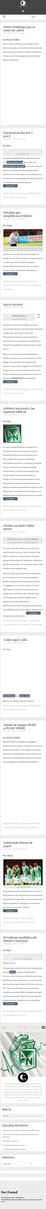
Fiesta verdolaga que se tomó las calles (19, 28)
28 (34, 1027)
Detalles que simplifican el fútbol (17, 214)
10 (19, 1027)
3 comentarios (22, 139)
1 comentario (21, 33)
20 (24, 1027)
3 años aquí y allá (15, 640)
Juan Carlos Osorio (22, 285)
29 (39, 1027)
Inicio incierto (13, 304)
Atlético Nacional (14, 162)
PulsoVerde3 (9, 696)
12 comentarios (21, 531)
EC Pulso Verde (36, 389)
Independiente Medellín (14, 166)
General (14, 33)
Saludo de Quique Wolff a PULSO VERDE (19, 726)
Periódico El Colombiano (20, 624)
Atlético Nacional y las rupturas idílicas (19, 410)
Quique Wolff (31, 827)
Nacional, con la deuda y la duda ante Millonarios (21, 1130)
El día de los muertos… (11, 1141)
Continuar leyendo (10, 186)
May (31, 193)
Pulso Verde (21, 197)
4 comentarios (22, 731)
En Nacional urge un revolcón (14, 1145)
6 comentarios (22, 943)
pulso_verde (24, 696)
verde (12, 972)
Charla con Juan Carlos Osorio (18, 527)
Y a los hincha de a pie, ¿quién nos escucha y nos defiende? (20, 1135)
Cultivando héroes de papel (17, 844)
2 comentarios (22, 218)
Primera (4, 1027)
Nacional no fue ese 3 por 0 (17, 134)
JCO (4, 393)
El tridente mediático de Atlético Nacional (20, 939)
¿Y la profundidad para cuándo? (14, 1149)
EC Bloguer (23, 193)
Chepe (21, 281)
